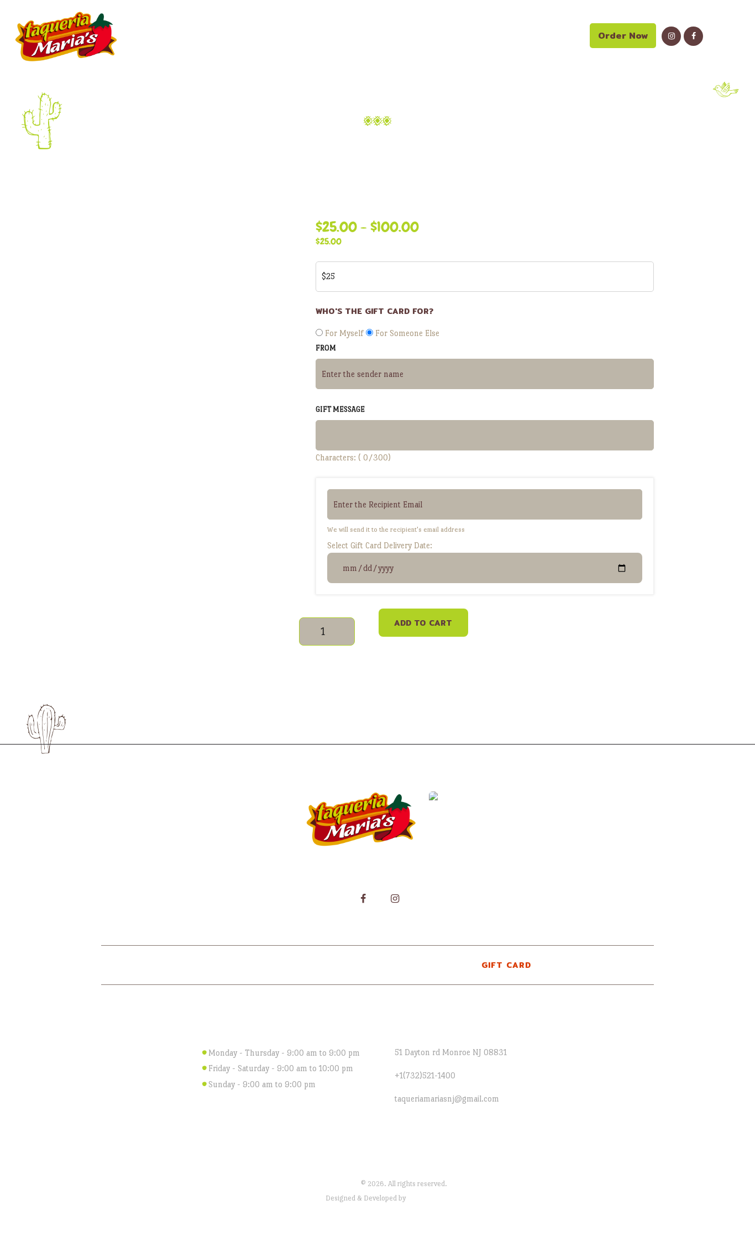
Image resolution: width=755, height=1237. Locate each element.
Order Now (623, 36)
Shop (353, 144)
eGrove (418, 1198)
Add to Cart (423, 623)
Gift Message (340, 409)
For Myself (344, 333)
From (326, 348)
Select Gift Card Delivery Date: (379, 545)
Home (307, 144)
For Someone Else (406, 333)
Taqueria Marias (333, 1184)
